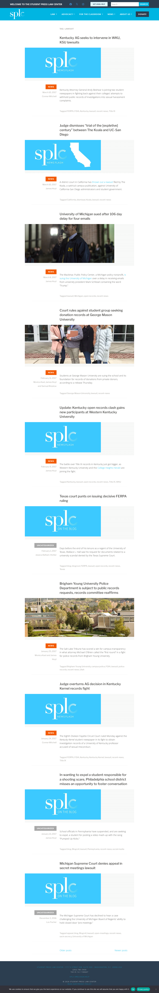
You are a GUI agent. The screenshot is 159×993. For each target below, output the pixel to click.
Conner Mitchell (49, 96)
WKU (118, 482)
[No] (156, 989)
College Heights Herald (109, 467)
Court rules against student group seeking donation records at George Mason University (91, 314)
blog (69, 566)
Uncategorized (45, 545)
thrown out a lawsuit (102, 182)
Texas (62, 569)
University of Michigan (82, 936)
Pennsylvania (93, 849)
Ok (133, 989)
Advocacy (67, 14)
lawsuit (92, 111)
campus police (98, 666)
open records (90, 296)
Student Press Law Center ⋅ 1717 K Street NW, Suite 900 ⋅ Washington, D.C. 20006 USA (79, 967)
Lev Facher (51, 922)
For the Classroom (90, 14)
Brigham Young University (79, 666)
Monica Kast (39, 382)
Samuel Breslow (49, 386)
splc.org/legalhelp (79, 977)
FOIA (76, 111)
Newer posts (121, 950)
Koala (88, 200)
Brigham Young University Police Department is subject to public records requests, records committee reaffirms (89, 588)
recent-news (102, 111)
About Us (125, 14)
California (71, 200)
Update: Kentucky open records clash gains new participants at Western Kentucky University (92, 412)
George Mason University (78, 393)
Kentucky (84, 111)
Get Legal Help (99, 4)
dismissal (81, 200)
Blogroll (75, 849)
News (110, 14)
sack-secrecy (66, 936)
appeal (70, 933)
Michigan (78, 296)
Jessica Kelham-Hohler (46, 555)
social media (118, 849)
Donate (142, 14)
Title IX (112, 111)
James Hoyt (51, 188)
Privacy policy (143, 989)
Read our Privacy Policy (79, 984)
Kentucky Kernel (96, 757)
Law (53, 14)
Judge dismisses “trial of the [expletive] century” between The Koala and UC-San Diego (90, 130)
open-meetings (102, 933)
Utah (82, 669)
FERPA (70, 111)
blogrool (76, 566)
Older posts (65, 950)
